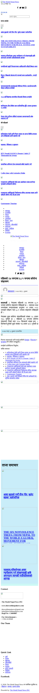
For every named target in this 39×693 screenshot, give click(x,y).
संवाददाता (11, 291)
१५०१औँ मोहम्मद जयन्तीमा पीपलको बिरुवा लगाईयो (16, 97)
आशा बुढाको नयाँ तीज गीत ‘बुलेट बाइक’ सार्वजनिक (16, 32)
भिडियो (7, 230)
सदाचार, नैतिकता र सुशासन (9, 145)
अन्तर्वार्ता (8, 219)
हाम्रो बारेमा (16, 686)
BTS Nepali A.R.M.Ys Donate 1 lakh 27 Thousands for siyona (15, 154)
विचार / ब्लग (9, 221)
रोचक (7, 658)
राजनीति (7, 213)
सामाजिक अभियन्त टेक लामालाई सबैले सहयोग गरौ (16, 164)
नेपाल (7, 215)
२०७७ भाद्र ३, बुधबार (21, 291)
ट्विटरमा (33, 340)
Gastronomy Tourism (9, 203)
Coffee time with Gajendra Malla (13, 173)
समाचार (7, 211)
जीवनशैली (8, 662)
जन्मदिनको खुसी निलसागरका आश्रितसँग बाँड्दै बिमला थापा (19, 66)
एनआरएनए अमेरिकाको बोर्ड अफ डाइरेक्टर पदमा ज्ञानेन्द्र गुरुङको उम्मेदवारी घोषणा (20, 367)
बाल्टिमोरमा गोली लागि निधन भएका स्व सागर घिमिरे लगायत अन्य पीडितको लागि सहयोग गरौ (19, 135)
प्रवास (7, 217)
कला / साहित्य (9, 228)
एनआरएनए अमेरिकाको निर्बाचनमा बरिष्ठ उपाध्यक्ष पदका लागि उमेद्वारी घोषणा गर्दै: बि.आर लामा (19, 194)
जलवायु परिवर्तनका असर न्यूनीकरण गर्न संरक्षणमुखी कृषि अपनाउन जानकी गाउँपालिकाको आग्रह (18, 57)
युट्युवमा (3, 342)
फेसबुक (27, 340)
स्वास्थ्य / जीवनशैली (11, 224)
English (7, 232)
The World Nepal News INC (20, 690)
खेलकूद (7, 223)
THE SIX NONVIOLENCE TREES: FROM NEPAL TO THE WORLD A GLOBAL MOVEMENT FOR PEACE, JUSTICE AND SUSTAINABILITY (18, 44)
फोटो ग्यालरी (9, 668)
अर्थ (6, 657)
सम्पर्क (10, 686)
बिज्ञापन (4, 686)
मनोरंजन (7, 226)
